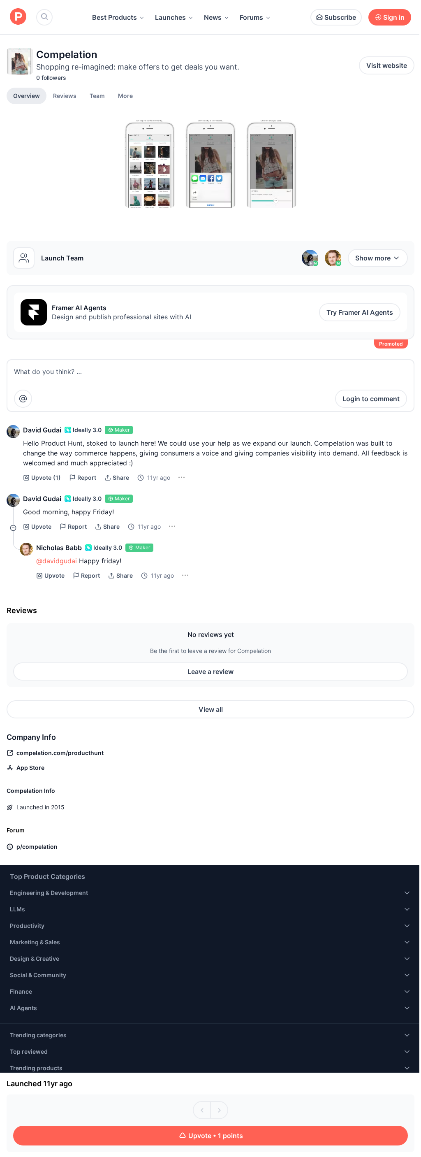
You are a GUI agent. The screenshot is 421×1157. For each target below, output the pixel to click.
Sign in (394, 17)
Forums (251, 17)
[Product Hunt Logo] (18, 17)
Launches (170, 17)
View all (211, 709)
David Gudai (42, 430)
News (213, 17)
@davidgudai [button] (56, 561)
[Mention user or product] (23, 399)
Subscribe (340, 17)
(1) (46, 477)
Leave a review (210, 671)
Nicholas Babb (59, 548)
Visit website (386, 65)
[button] (125, 95)
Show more (373, 258)
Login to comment (371, 399)
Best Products (114, 17)
